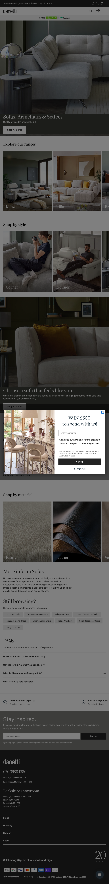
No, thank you (79, 469)
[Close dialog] (102, 412)
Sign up (80, 461)
